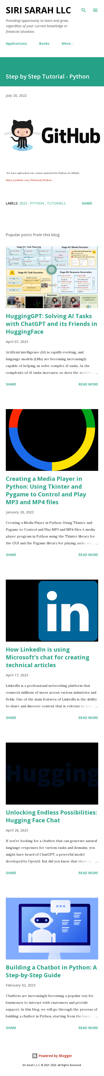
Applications (16, 43)
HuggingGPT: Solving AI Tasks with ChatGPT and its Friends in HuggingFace (51, 323)
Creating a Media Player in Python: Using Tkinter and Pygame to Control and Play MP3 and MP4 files (46, 490)
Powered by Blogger (55, 1055)
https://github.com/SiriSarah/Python (29, 180)
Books (44, 43)
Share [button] (87, 203)
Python (37, 203)
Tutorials (56, 203)
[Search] (84, 9)
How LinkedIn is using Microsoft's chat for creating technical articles (47, 657)
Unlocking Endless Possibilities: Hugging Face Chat (51, 816)
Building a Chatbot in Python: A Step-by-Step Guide (51, 971)
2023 (23, 203)
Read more (88, 384)
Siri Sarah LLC (38, 10)
